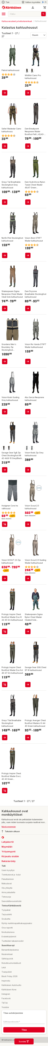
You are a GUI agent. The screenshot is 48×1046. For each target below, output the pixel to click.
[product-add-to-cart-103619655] (28, 631)
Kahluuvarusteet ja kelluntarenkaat (17, 21)
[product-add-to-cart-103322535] (28, 684)
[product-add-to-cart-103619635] (4, 308)
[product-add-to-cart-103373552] (28, 361)
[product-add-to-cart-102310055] (28, 255)
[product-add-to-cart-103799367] (4, 361)
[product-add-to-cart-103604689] (4, 631)
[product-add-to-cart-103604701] (28, 146)
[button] (31, 2)
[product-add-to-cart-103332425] (4, 737)
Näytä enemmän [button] (9, 827)
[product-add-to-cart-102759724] (4, 578)
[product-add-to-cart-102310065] (28, 524)
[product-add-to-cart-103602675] (28, 308)
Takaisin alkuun (12, 831)
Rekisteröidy (8, 861)
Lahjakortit (8, 842)
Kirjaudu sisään (10, 856)
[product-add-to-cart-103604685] (28, 737)
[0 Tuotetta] (44, 7)
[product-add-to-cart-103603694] (4, 470)
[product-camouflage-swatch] (32, 71)
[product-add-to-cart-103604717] (4, 790)
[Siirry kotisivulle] (11, 7)
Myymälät (7, 846)
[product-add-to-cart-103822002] (4, 411)
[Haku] (43, 14)
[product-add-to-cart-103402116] (28, 578)
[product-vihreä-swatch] (9, 448)
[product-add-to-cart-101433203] (4, 92)
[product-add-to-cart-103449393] (4, 255)
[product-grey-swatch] (27, 448)
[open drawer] (3, 14)
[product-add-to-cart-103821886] (28, 470)
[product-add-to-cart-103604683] (28, 202)
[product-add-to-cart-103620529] (4, 202)
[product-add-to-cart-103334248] (4, 146)
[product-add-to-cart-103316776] (28, 92)
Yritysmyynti (8, 851)
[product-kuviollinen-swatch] (27, 71)
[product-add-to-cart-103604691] (4, 684)
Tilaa (24, 1029)
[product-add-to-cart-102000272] (4, 524)
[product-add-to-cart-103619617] (28, 411)
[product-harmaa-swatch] (4, 448)
